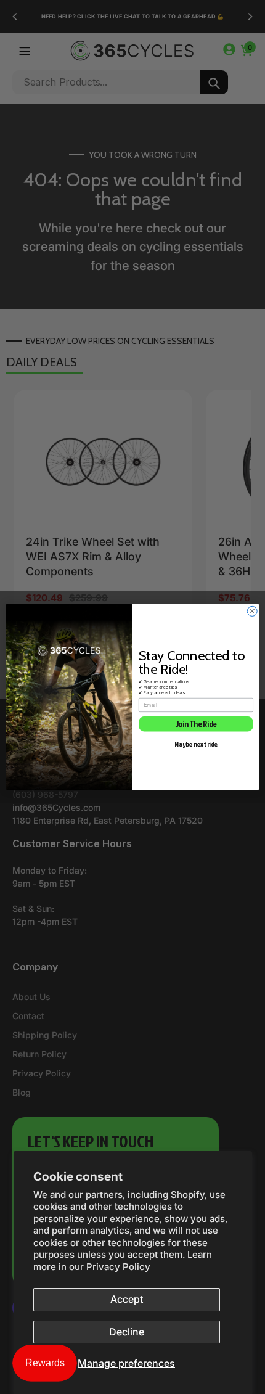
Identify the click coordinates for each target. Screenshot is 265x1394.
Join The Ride (196, 723)
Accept (126, 1299)
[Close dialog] (252, 611)
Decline (126, 1332)
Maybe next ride (196, 743)
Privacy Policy (118, 1267)
